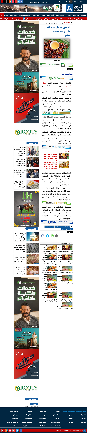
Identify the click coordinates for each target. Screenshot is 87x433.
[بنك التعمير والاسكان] (26, 46)
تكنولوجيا (57, 418)
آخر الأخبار (32, 143)
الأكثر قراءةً (32, 228)
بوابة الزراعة (15, 414)
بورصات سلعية (60, 15)
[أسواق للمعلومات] (26, 132)
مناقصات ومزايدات (24, 15)
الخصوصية (83, 418)
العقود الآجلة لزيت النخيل (67, 229)
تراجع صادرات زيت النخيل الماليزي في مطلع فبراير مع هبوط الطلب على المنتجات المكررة (49, 270)
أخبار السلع (76, 15)
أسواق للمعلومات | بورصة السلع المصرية (74, 411)
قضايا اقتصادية (55, 425)
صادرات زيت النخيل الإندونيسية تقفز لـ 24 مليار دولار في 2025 (65, 305)
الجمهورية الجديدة (27, 422)
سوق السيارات (42, 418)
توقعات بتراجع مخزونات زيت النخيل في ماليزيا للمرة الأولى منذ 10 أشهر (49, 287)
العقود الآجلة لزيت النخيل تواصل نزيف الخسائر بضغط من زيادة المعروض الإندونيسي (49, 297)
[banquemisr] (26, 82)
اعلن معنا (83, 422)
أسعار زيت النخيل (59, 226)
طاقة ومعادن (35, 15)
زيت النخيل (67, 226)
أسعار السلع (50, 15)
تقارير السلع (13, 15)
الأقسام (57, 411)
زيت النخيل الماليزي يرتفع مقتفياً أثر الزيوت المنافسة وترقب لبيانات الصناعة (65, 280)
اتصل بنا (71, 422)
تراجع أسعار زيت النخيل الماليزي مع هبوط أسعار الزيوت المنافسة (65, 269)
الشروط (71, 418)
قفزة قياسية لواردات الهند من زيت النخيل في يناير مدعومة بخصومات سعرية (66, 297)
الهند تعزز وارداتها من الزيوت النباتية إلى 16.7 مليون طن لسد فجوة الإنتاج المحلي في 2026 (50, 165)
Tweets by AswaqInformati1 (31, 406)
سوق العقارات (28, 418)
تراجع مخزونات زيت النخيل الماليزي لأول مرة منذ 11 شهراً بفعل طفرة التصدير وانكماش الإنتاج (49, 260)
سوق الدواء (15, 418)
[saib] (26, 108)
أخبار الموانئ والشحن (26, 425)
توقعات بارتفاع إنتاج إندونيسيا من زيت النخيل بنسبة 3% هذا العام (50, 157)
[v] (57, 222)
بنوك (43, 15)
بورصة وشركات (55, 422)
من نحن (71, 414)
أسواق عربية (42, 422)
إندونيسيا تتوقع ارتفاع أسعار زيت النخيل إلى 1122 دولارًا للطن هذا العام (65, 259)
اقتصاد (69, 15)
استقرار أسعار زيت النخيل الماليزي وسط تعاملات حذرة (49, 279)
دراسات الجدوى (14, 425)
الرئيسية (83, 15)
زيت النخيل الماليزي (49, 226)
